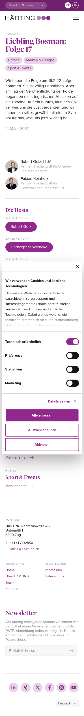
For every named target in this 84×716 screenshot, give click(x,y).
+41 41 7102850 (21, 543)
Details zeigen (59, 401)
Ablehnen (42, 444)
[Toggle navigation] (76, 17)
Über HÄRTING (17, 576)
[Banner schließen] (77, 266)
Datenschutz (55, 576)
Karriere (11, 589)
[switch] (72, 355)
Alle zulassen (42, 415)
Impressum (53, 570)
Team (9, 582)
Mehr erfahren (16, 457)
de (68, 5)
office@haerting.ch (24, 549)
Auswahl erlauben (42, 430)
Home (10, 570)
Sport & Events (22, 477)
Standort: (15, 5)
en (75, 5)
